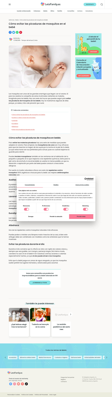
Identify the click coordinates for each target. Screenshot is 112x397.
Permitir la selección (56, 216)
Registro (63, 379)
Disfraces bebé (76, 357)
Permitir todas (81, 216)
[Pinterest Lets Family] (22, 383)
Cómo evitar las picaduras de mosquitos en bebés (28, 115)
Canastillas (70, 11)
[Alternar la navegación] (9, 4)
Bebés (45, 11)
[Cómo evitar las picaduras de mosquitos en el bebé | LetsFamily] (50, 3)
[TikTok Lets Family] (26, 383)
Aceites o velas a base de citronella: (24, 118)
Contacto (64, 381)
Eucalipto (15, 123)
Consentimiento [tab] (30, 185)
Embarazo (37, 11)
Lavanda (14, 120)
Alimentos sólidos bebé (27, 357)
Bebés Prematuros (45, 357)
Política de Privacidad (41, 395)
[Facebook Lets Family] (10, 383)
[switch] (46, 209)
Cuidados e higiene (61, 357)
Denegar (30, 216)
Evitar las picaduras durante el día (23, 129)
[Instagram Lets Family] (14, 383)
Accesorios (12, 357)
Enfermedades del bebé (92, 357)
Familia (59, 11)
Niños (52, 11)
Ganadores (89, 11)
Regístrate (90, 4)
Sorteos (79, 11)
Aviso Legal (52, 395)
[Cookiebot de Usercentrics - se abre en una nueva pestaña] (85, 179)
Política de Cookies (27, 395)
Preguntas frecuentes (67, 377)
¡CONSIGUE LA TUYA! (40, 283)
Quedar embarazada (23, 11)
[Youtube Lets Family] (18, 383)
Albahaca (15, 126)
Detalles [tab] (56, 185)
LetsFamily (11, 20)
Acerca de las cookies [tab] (82, 185)
